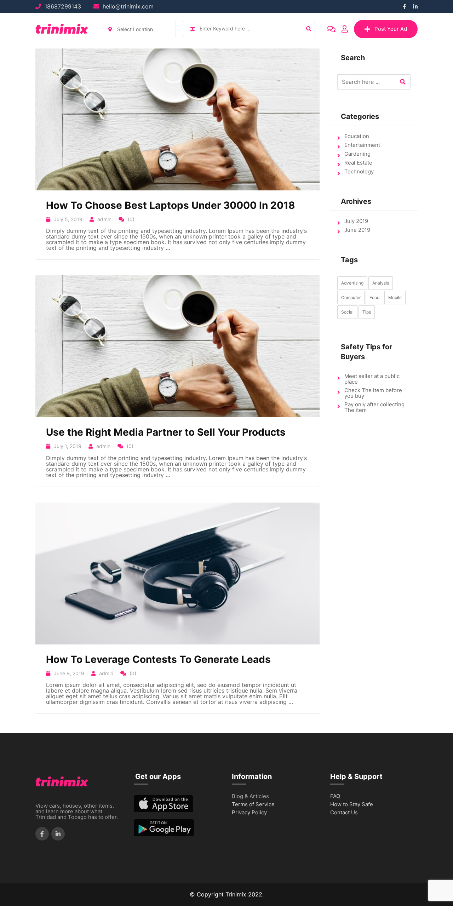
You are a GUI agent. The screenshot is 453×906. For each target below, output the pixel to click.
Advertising (352, 283)
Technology (359, 171)
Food (374, 297)
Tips (366, 312)
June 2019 (357, 229)
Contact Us (344, 813)
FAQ (335, 796)
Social (347, 312)
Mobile (395, 297)
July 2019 (356, 221)
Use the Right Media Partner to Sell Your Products (166, 432)
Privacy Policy (249, 813)
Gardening (357, 153)
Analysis (380, 283)
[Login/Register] (345, 29)
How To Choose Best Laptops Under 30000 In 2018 (170, 205)
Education (356, 136)
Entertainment (362, 145)
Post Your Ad (390, 28)
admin (104, 219)
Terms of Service (253, 805)
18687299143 (63, 6)
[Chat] (331, 29)
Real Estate (358, 162)
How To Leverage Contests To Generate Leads (158, 659)
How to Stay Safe (351, 805)
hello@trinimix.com (128, 6)
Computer (351, 297)
